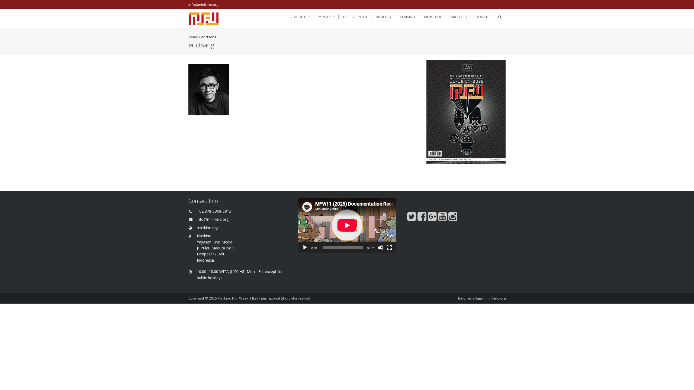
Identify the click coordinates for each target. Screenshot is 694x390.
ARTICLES (383, 17)
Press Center (355, 17)
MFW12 (324, 17)
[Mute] (380, 247)
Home (193, 36)
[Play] (305, 247)
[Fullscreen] (389, 247)
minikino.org (496, 298)
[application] (347, 225)
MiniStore (433, 17)
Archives (459, 17)
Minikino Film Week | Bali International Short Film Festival (263, 298)
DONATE (482, 17)
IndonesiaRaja (470, 298)
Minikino (407, 17)
